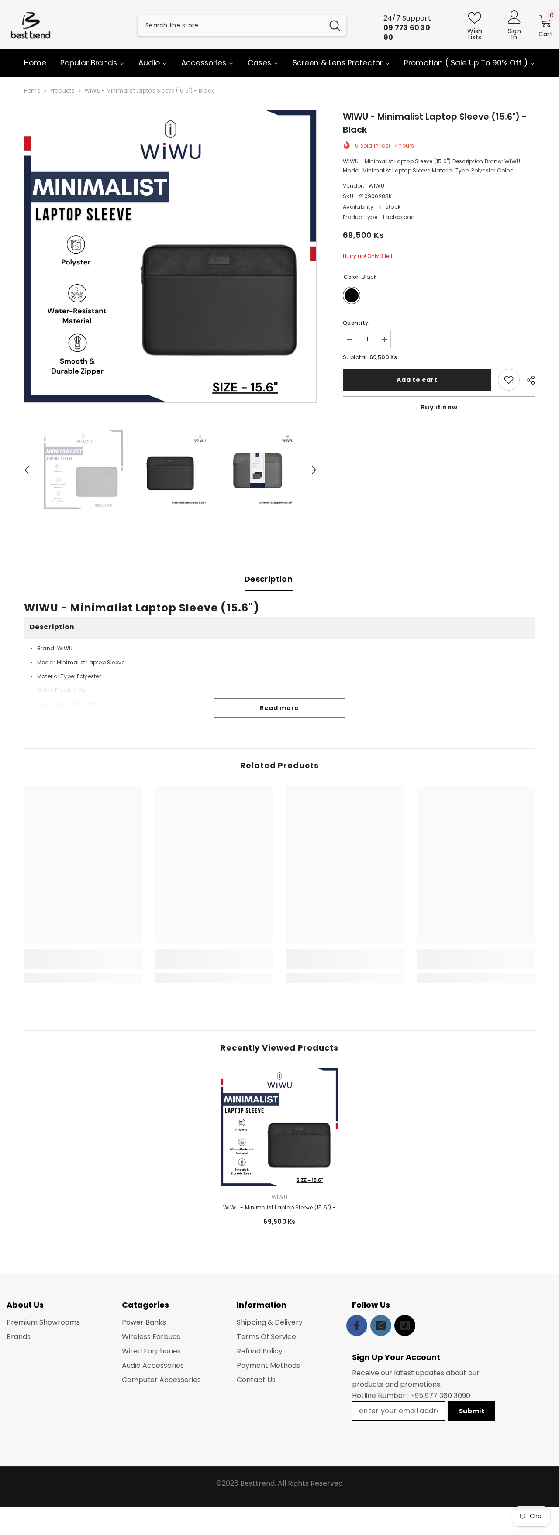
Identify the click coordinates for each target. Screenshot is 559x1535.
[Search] (242, 25)
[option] (170, 256)
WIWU (376, 185)
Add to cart (417, 379)
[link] (83, 964)
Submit (472, 1411)
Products (62, 90)
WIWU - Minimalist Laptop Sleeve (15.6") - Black (279, 1208)
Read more (279, 708)
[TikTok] (404, 1325)
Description (269, 578)
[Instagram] (380, 1325)
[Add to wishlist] (509, 380)
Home (32, 90)
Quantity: (356, 322)
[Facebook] (356, 1325)
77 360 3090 (449, 1396)
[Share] (527, 380)
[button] (26, 470)
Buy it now (439, 407)
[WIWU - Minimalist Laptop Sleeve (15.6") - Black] (279, 1127)
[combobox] (231, 25)
